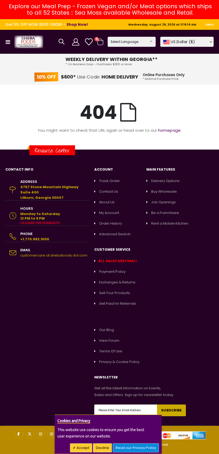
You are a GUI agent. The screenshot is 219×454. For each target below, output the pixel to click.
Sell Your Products (114, 292)
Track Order (109, 180)
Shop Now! (77, 24)
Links (209, 24)
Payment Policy (112, 271)
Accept (82, 447)
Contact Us (108, 191)
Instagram (40, 433)
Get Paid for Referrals (117, 303)
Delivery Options (165, 180)
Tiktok (51, 433)
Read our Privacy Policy (136, 447)
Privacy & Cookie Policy (119, 361)
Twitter (29, 433)
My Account (109, 212)
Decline (102, 447)
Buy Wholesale (164, 191)
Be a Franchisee (165, 212)
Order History (110, 223)
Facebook (18, 433)
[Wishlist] (88, 42)
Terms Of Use (110, 351)
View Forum (109, 340)
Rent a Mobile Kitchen (169, 223)
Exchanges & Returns (117, 282)
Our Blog (106, 329)
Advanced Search (115, 234)
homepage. (169, 130)
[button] (187, 41)
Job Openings (163, 202)
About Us (107, 202)
